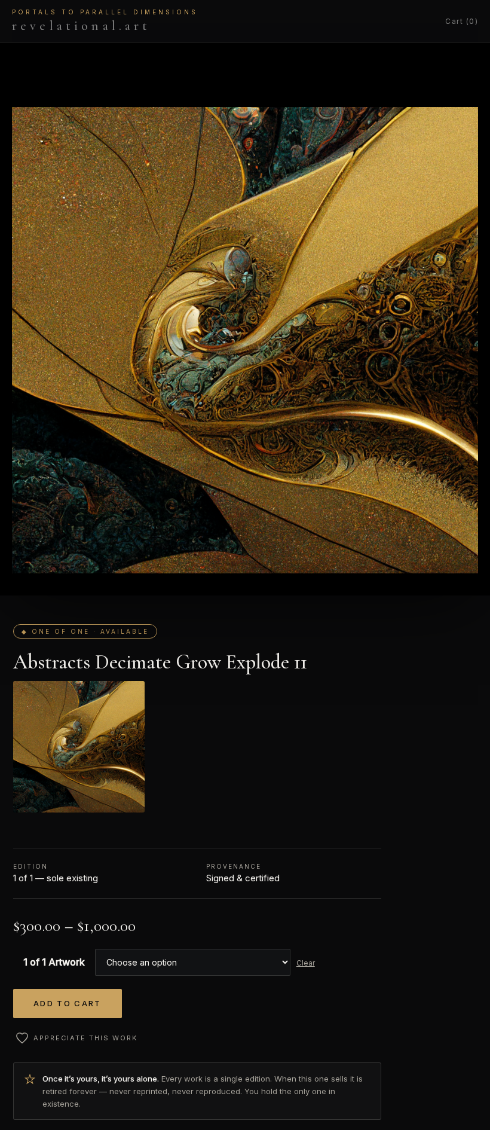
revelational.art (105, 20)
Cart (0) (461, 21)
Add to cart (67, 1003)
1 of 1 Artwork (54, 962)
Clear (305, 962)
